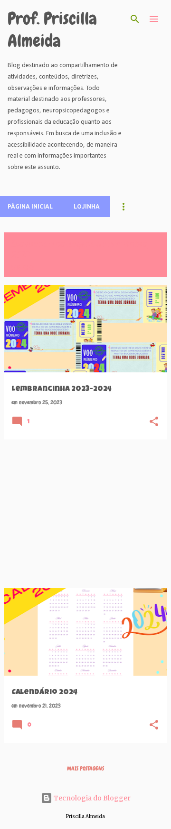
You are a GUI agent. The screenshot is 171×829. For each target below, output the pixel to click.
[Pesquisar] (135, 19)
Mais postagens (85, 768)
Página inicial (30, 206)
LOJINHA (87, 206)
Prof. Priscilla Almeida (52, 30)
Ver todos (22, 267)
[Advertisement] (85, 513)
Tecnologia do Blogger (91, 798)
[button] (154, 422)
